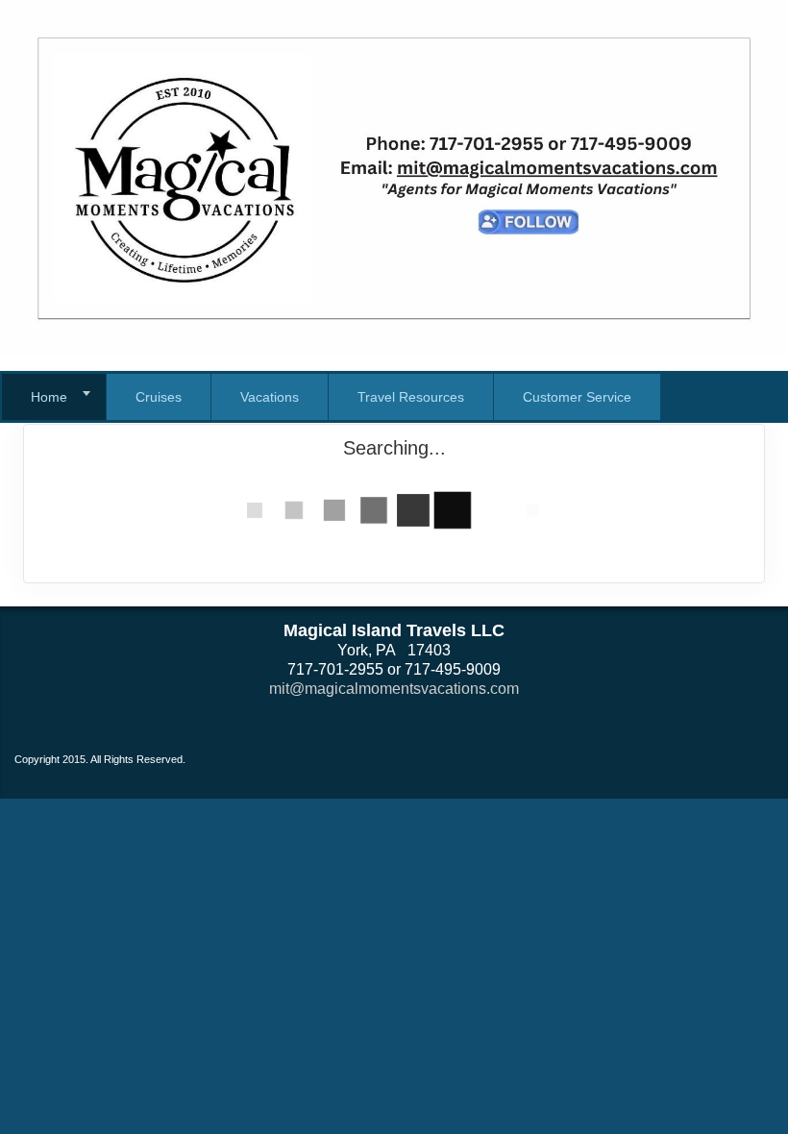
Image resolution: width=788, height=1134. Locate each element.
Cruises (158, 397)
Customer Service (577, 397)
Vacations (269, 397)
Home (49, 397)
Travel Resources (410, 397)
